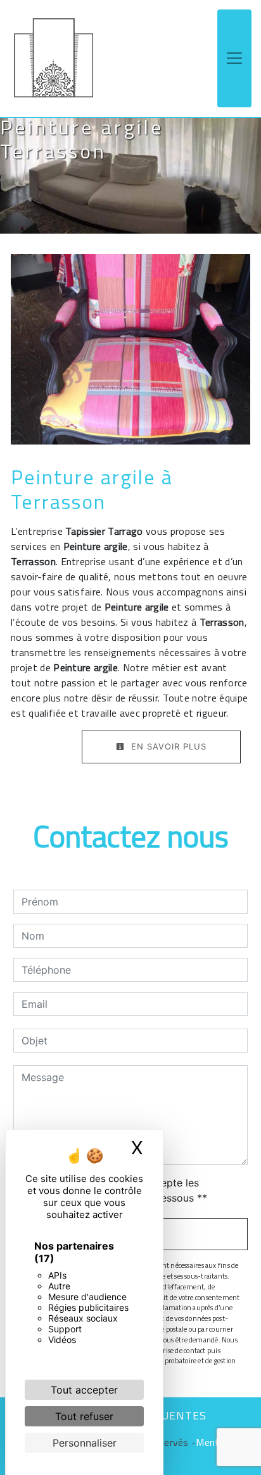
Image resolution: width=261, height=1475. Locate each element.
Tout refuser (84, 1416)
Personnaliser (85, 1442)
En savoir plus (167, 746)
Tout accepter (84, 1389)
